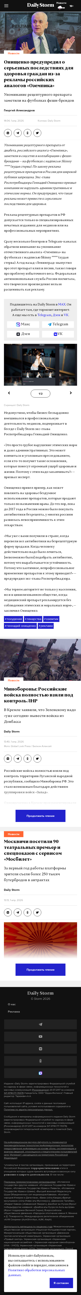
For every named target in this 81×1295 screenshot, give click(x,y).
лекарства (33, 619)
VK (66, 315)
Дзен (56, 315)
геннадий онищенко (20, 625)
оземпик (51, 619)
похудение (13, 619)
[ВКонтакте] (40, 1049)
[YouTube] (40, 1036)
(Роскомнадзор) (40, 1089)
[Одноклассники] (40, 1061)
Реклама (14, 1011)
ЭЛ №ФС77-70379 (14, 1093)
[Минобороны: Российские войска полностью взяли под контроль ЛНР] (8, 759)
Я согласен (61, 1283)
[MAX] (40, 1073)
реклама (46, 625)
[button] (6, 7)
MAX (61, 304)
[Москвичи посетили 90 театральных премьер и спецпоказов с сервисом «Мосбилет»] (8, 912)
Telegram (44, 315)
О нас (12, 1004)
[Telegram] (40, 1024)
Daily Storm (40, 5)
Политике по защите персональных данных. (28, 1109)
